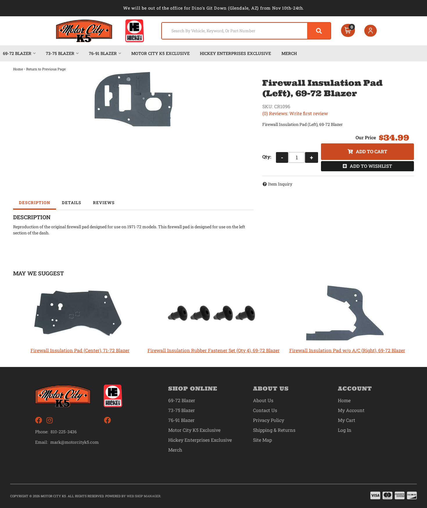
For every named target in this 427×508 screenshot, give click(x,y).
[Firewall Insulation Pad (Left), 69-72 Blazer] (133, 99)
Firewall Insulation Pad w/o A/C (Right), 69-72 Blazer (347, 350)
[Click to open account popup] (370, 30)
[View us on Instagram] (49, 420)
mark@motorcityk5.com (74, 442)
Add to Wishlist (371, 166)
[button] (246, 31)
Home (18, 69)
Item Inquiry (280, 184)
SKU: (267, 106)
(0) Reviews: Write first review (295, 113)
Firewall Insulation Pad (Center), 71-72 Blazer (80, 350)
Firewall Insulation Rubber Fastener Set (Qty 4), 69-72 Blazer (214, 350)
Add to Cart (371, 151)
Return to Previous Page (46, 69)
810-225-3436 (64, 431)
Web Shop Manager (143, 496)
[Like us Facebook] (38, 420)
